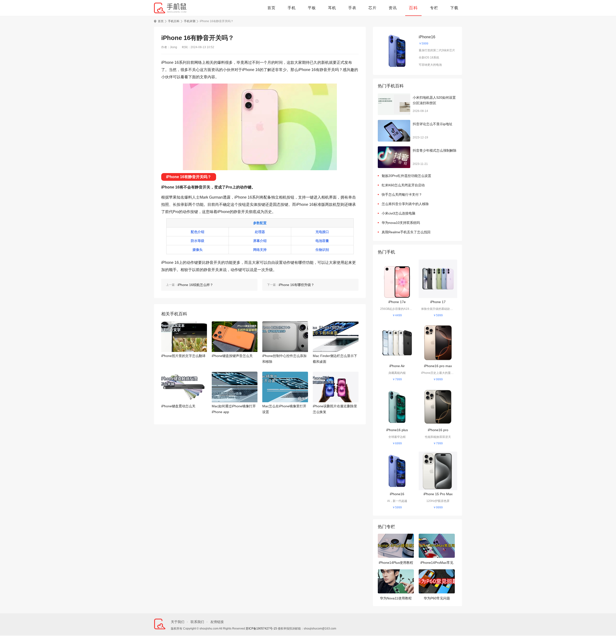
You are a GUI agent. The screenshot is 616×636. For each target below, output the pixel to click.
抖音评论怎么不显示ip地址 (432, 124)
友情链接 (217, 622)
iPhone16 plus (397, 430)
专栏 (434, 8)
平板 (312, 8)
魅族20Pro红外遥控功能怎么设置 (406, 176)
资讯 (393, 8)
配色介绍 (197, 232)
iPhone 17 (438, 302)
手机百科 (174, 21)
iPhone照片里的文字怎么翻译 (183, 356)
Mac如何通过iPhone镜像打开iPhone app (234, 409)
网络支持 (260, 250)
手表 (352, 8)
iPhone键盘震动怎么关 (178, 406)
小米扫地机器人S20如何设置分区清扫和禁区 (434, 100)
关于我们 (177, 622)
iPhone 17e (397, 302)
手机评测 (189, 21)
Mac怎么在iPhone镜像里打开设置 (284, 409)
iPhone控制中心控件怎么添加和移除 (284, 358)
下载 (454, 8)
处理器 (260, 232)
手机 (292, 8)
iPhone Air (397, 366)
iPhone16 (427, 37)
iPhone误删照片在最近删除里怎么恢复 (335, 409)
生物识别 (322, 250)
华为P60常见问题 (437, 598)
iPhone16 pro (438, 430)
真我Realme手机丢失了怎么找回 (406, 232)
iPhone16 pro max (438, 366)
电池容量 (322, 241)
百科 (413, 8)
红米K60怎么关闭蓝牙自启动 (403, 185)
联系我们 (197, 622)
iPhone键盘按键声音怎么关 (232, 356)
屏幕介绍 (260, 241)
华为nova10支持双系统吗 (401, 223)
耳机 (332, 8)
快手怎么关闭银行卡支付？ (402, 194)
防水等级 (197, 241)
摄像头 (197, 250)
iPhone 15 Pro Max (438, 494)
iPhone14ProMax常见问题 (436, 563)
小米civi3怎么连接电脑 (398, 213)
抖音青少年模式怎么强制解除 (434, 150)
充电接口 (322, 232)
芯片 (372, 8)
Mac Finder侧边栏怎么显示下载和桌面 (335, 358)
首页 (271, 8)
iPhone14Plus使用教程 (396, 563)
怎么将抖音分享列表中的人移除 (405, 204)
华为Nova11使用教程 (396, 598)
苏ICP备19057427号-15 (261, 628)
